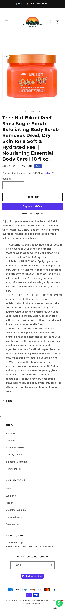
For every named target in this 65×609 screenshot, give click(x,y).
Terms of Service (15, 447)
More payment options (32, 214)
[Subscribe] (50, 565)
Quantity (6, 179)
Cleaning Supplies (16, 510)
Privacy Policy (14, 454)
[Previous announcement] (5, 4)
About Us (11, 433)
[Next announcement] (59, 4)
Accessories (13, 524)
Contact (10, 440)
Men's (9, 488)
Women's (11, 495)
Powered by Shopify (32, 603)
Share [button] (9, 400)
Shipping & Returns (16, 461)
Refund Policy (13, 469)
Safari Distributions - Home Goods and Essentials (36, 600)
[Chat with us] (59, 603)
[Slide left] (25, 111)
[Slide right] (39, 111)
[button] (6, 21)
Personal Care (14, 517)
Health (9, 502)
